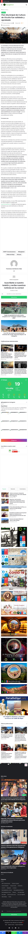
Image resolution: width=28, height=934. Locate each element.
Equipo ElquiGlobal (19, 924)
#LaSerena (3, 410)
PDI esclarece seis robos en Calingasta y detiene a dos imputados (7, 736)
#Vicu (21, 409)
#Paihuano (17, 409)
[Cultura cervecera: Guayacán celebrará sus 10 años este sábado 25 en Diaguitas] (5, 494)
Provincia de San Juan (11, 894)
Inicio (6, 924)
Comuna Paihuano (5, 885)
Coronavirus (20, 885)
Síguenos (14, 440)
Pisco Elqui (4, 894)
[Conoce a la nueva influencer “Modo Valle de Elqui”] (5, 520)
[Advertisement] (14, 21)
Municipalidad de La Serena (7, 890)
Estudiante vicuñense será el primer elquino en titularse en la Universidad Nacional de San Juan (18, 514)
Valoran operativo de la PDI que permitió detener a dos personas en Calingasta (13, 846)
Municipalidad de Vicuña (6, 892)
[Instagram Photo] (14, 416)
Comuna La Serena (15, 883)
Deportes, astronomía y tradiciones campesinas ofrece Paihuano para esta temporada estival (17, 501)
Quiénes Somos (11, 924)
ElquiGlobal (4, 406)
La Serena (14, 887)
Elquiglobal (21, 251)
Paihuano (14, 892)
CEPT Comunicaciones (10, 251)
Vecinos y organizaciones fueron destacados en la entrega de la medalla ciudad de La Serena (6, 755)
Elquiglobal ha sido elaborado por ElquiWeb (13, 922)
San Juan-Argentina (21, 894)
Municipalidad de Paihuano (19, 890)
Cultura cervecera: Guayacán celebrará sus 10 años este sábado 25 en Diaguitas (18, 494)
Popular (4, 489)
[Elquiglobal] (8, 5)
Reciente (13, 489)
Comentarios (23, 489)
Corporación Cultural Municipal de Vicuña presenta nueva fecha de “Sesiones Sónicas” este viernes (21, 355)
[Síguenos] (26, 764)
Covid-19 (3, 887)
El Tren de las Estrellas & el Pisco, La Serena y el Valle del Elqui (18, 507)
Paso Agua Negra (21, 892)
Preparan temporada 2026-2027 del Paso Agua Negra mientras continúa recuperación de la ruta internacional (20, 737)
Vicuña (19, 254)
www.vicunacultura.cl (6, 204)
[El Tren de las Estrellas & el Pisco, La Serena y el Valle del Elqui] (5, 508)
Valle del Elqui (10, 254)
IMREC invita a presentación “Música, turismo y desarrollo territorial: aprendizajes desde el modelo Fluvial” (7, 355)
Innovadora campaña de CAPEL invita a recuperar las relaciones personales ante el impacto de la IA (7, 371)
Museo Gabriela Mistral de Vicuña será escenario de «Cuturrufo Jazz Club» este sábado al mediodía (21, 371)
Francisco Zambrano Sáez (14, 269)
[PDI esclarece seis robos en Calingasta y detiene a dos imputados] (7, 730)
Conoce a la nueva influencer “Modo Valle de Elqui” (16, 519)
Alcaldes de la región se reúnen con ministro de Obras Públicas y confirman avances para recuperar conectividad (21, 755)
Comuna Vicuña (13, 885)
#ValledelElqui (24, 407)
